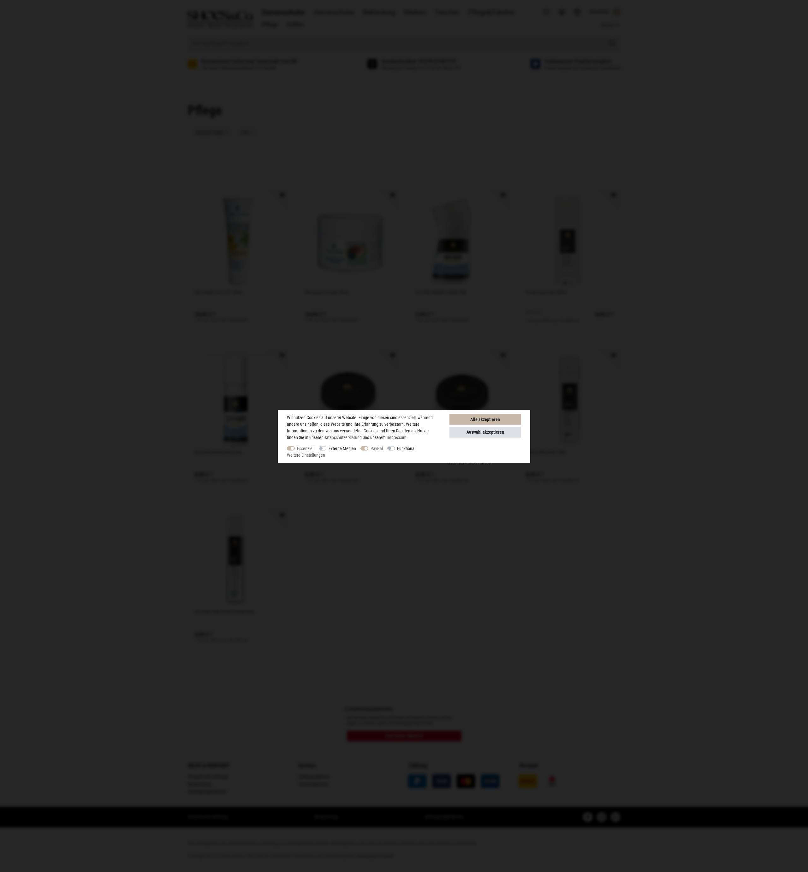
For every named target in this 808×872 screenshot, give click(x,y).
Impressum (397, 437)
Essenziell (305, 448)
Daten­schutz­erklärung (343, 437)
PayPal (377, 448)
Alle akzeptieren (485, 419)
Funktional (406, 448)
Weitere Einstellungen (306, 454)
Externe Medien (342, 448)
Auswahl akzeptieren (485, 432)
